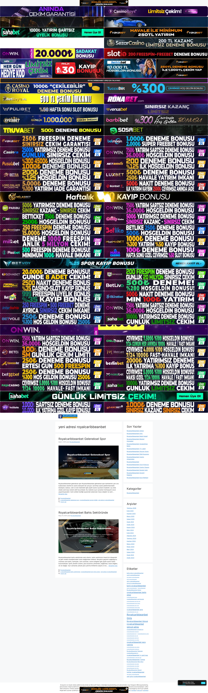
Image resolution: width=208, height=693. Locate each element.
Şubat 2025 (130, 519)
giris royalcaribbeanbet (133, 581)
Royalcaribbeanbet (65, 498)
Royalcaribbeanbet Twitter (136, 659)
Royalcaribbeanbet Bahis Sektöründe (83, 512)
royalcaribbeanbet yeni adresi (133, 666)
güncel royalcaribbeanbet (134, 583)
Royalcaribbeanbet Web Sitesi (135, 661)
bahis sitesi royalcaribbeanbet (135, 573)
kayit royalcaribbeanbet (136, 586)
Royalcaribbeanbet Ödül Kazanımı (138, 454)
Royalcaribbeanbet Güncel (137, 621)
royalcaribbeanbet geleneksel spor (69, 500)
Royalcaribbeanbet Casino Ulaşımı (138, 467)
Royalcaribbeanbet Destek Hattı (137, 470)
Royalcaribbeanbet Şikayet (134, 670)
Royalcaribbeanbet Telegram (135, 651)
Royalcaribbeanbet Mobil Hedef (137, 436)
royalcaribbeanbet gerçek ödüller (89, 500)
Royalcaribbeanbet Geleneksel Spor (82, 438)
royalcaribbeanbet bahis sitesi (136, 593)
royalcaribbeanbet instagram (133, 631)
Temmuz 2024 (131, 538)
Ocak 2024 (130, 555)
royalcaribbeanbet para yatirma (136, 643)
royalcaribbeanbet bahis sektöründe (70, 571)
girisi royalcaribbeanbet (132, 579)
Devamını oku (62, 494)
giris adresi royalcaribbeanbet (133, 577)
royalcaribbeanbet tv (132, 653)
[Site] (52, 141)
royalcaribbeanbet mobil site (133, 637)
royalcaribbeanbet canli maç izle (133, 601)
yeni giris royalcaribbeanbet (136, 676)
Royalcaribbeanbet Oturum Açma (138, 451)
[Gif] (104, 197)
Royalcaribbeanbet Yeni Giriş (133, 668)
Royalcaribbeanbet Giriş (135, 433)
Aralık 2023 (130, 558)
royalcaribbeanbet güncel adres (135, 625)
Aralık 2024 (130, 524)
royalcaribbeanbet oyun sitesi (133, 640)
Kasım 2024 (131, 527)
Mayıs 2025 (130, 516)
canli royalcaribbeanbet (133, 575)
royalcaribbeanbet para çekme (133, 647)
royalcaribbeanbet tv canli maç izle (134, 657)
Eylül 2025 (130, 511)
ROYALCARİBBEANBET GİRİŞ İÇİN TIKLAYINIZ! (104, 80)
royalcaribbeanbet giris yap (132, 611)
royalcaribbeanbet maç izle (132, 635)
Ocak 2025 (130, 522)
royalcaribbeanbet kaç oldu (143, 633)
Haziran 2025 (131, 513)
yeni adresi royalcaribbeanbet (106, 500)
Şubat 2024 (130, 552)
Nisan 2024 (130, 547)
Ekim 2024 (130, 530)
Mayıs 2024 (130, 544)
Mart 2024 (130, 549)
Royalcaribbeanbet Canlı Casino (133, 603)
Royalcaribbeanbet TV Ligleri (136, 449)
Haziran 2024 (131, 541)
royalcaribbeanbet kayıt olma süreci (90, 571)
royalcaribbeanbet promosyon (133, 649)
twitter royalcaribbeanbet (135, 672)
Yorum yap (63, 502)
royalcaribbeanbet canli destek (135, 599)
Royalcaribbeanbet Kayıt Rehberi (137, 478)
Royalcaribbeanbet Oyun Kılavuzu (138, 464)
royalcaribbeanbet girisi (135, 610)
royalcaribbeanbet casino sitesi (133, 607)
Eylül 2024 (130, 533)
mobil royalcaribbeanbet (132, 588)
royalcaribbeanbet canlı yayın (133, 605)
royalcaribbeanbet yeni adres (133, 664)
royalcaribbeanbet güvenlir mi (135, 629)
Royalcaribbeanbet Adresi (135, 431)
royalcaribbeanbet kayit (132, 633)
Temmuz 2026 (131, 508)
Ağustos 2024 (131, 536)
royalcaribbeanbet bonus (132, 597)
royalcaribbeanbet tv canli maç (137, 655)
